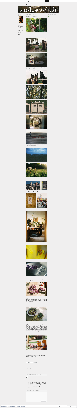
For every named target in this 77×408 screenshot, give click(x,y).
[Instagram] (18, 34)
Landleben (27, 369)
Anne (30, 16)
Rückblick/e (35, 16)
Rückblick (33, 369)
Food (45, 368)
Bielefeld (36, 368)
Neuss (31, 369)
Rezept (35, 369)
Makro (29, 369)
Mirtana (29, 376)
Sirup (37, 369)
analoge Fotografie (33, 368)
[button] (33, 185)
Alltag (30, 368)
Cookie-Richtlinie (23, 406)
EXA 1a (42, 368)
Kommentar (43, 400)
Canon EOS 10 (39, 368)
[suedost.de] (38, 10)
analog (33, 16)
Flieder (44, 368)
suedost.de (22, 5)
